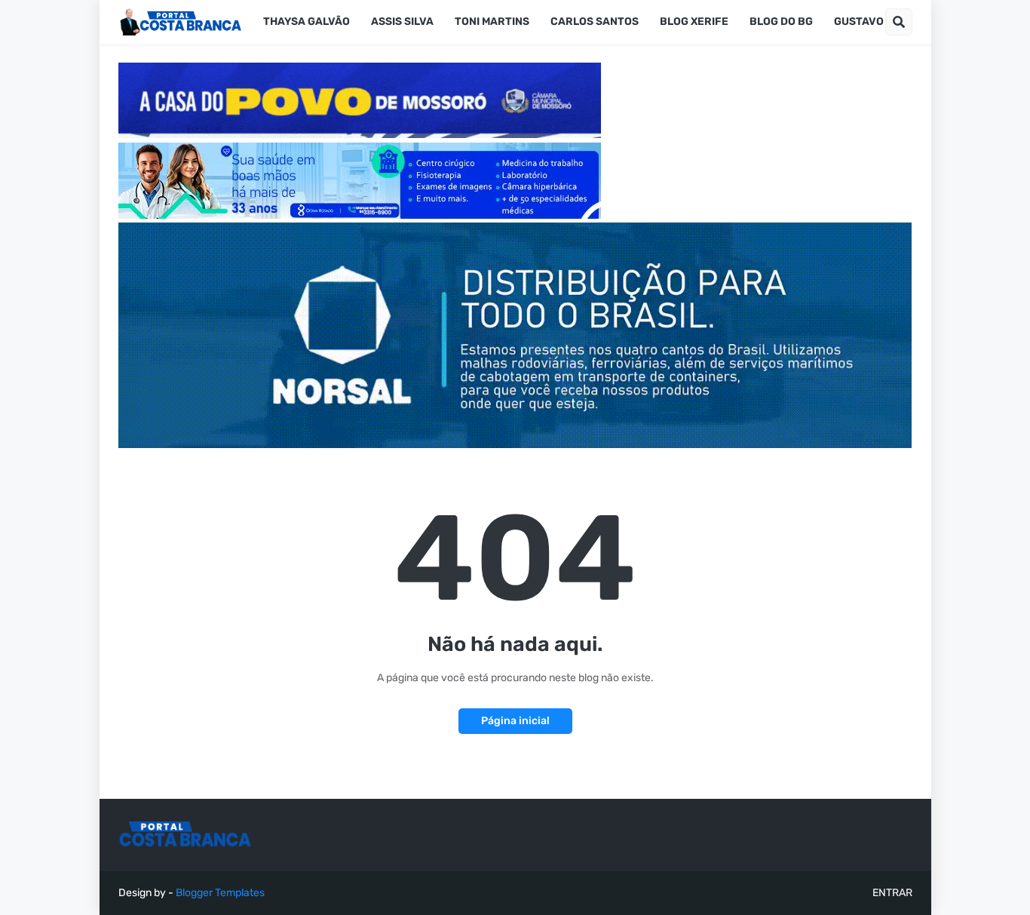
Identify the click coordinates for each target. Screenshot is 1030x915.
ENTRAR (892, 892)
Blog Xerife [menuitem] (694, 21)
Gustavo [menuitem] (859, 21)
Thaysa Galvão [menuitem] (306, 21)
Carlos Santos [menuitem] (594, 21)
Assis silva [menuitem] (402, 21)
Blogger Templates (220, 892)
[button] (898, 21)
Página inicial (515, 720)
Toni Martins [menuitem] (492, 21)
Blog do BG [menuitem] (781, 21)
